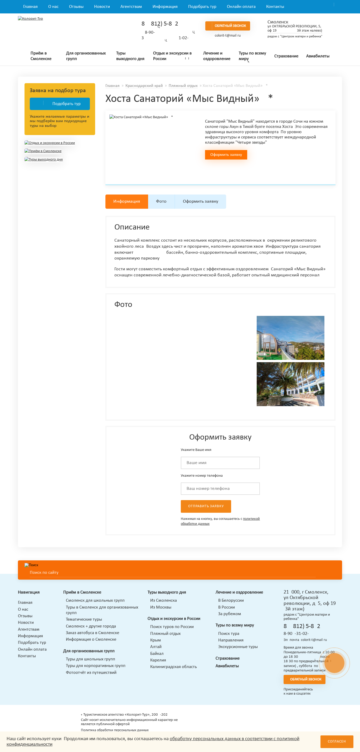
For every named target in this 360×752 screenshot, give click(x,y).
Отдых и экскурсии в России (172, 56)
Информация (165, 6)
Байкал (157, 653)
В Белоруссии (231, 600)
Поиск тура (228, 633)
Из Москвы (160, 607)
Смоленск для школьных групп (95, 600)
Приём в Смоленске (41, 56)
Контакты (275, 6)
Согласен (337, 742)
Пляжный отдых (183, 86)
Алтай (156, 647)
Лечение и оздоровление (216, 56)
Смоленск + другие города (91, 626)
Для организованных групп (86, 56)
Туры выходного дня (130, 56)
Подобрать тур (202, 6)
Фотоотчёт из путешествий (91, 672)
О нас (53, 6)
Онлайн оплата (241, 6)
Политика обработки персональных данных (115, 730)
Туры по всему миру (252, 56)
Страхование (286, 56)
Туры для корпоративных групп (95, 666)
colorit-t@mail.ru (228, 36)
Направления (231, 640)
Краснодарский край (144, 86)
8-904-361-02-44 (299, 633)
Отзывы (76, 6)
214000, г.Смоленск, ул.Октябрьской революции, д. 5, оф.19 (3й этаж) (310, 601)
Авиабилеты (317, 56)
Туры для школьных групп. (91, 659)
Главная (30, 6)
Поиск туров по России (172, 627)
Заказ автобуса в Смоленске (92, 633)
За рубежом (229, 614)
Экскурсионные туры (238, 647)
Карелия (158, 660)
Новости (102, 6)
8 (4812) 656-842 (160, 24)
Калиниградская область (173, 667)
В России (226, 607)
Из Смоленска (163, 600)
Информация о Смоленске (91, 639)
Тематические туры (84, 619)
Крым (155, 640)
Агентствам (131, 6)
